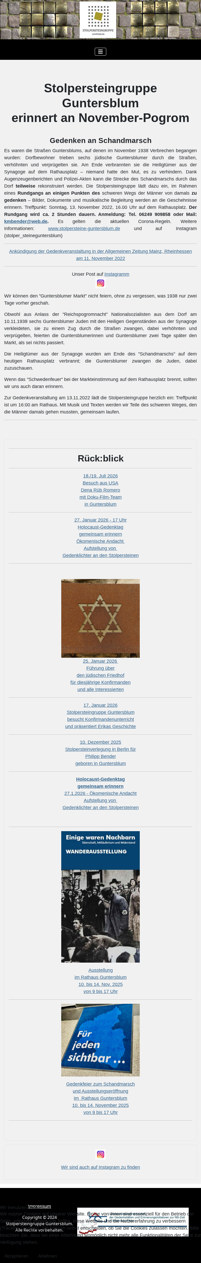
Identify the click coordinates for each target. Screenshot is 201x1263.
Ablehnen (47, 1256)
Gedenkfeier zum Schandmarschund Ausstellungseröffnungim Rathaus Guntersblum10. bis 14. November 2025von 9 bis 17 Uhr (100, 1098)
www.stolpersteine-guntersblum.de (84, 228)
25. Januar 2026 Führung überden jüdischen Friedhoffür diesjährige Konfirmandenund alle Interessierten (100, 675)
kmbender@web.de (25, 221)
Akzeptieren (16, 1256)
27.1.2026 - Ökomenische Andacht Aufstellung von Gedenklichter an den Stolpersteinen (101, 793)
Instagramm (116, 274)
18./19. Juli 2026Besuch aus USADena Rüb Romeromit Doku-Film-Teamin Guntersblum (101, 490)
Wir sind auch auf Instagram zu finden (100, 1167)
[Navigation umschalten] (100, 52)
